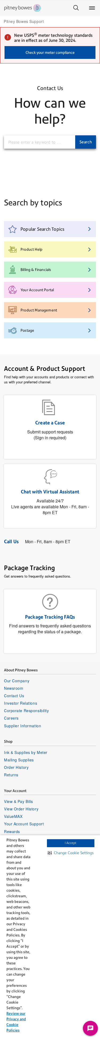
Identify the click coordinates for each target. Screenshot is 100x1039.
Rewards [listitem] (12, 831)
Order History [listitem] (16, 767)
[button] (71, 853)
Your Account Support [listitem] (24, 823)
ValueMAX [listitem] (13, 816)
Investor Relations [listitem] (20, 703)
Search (85, 142)
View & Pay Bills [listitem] (18, 801)
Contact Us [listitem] (14, 695)
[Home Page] (22, 8)
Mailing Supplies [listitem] (19, 759)
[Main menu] (92, 8)
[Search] (76, 8)
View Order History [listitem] (21, 808)
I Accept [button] (70, 843)
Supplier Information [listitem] (22, 725)
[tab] (50, 229)
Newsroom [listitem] (13, 688)
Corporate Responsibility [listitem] (26, 710)
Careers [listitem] (11, 718)
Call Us (11, 541)
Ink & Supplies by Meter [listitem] (25, 752)
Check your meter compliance (50, 52)
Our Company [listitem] (16, 680)
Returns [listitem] (11, 774)
